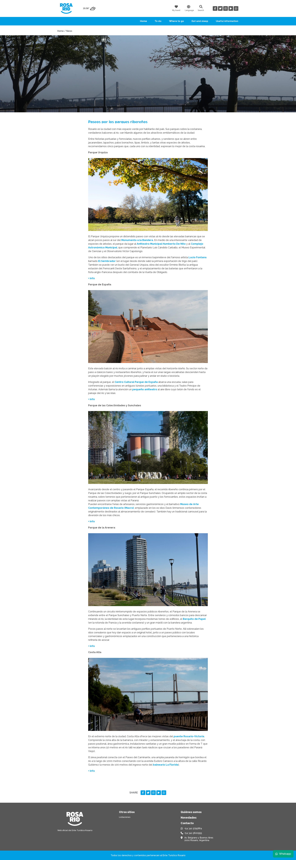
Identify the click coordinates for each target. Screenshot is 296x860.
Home (143, 21)
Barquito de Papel (194, 618)
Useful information (227, 21)
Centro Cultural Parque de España (136, 382)
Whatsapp (285, 853)
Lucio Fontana (197, 257)
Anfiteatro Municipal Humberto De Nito (161, 243)
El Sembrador (107, 261)
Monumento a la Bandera (137, 240)
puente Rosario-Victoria (189, 736)
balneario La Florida (165, 764)
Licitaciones (124, 817)
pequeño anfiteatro (144, 389)
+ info (91, 278)
